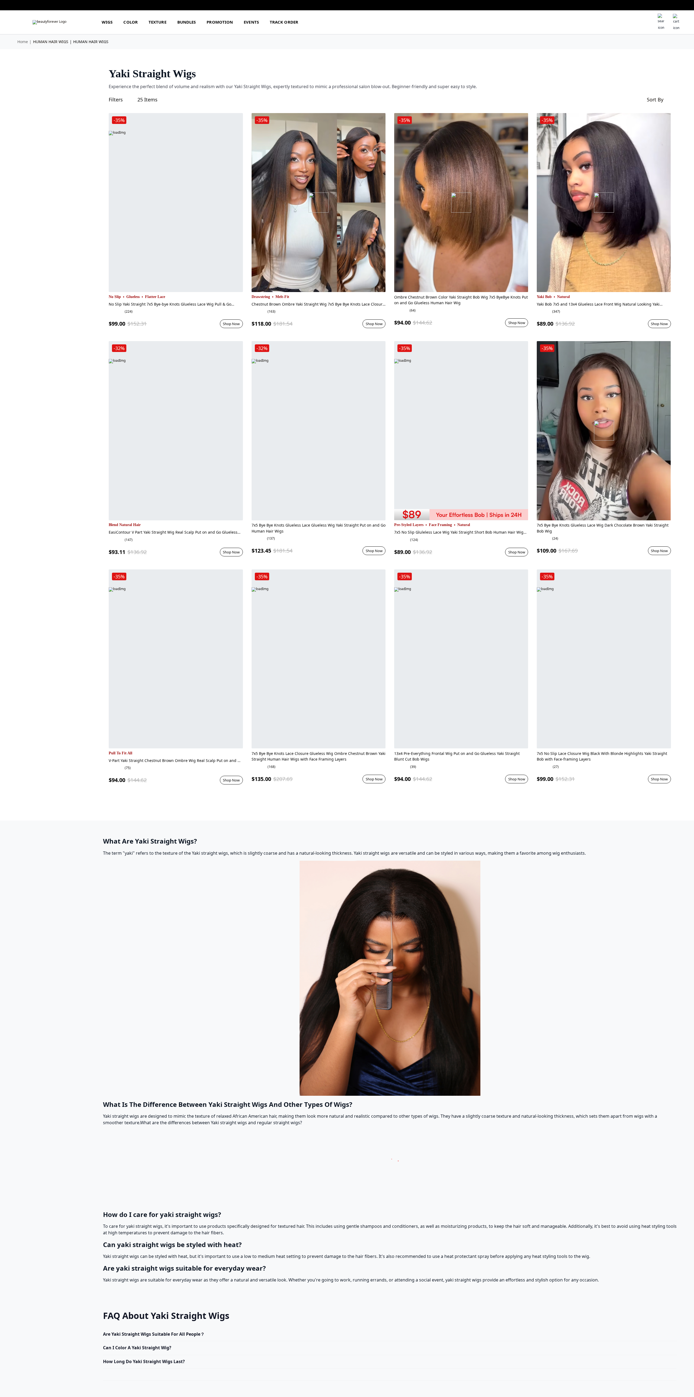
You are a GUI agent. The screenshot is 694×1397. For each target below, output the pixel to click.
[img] (49, 22)
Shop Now (231, 323)
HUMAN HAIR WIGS (50, 41)
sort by (655, 99)
